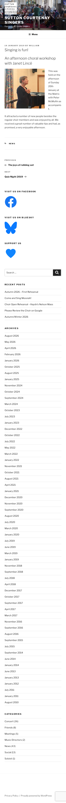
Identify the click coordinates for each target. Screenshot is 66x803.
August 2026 (12, 335)
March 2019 (11, 553)
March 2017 (11, 615)
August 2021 (11, 478)
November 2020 (13, 503)
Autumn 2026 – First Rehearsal (21, 292)
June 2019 (10, 547)
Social (8, 752)
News (12, 144)
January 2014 (12, 665)
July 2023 (10, 416)
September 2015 (14, 640)
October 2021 (12, 472)
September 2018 (14, 571)
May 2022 (10, 447)
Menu (35, 34)
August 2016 (12, 634)
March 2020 (11, 528)
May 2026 (10, 342)
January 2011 (11, 696)
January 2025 (12, 379)
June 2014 (10, 659)
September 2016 (14, 627)
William (34, 46)
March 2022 (11, 454)
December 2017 (13, 590)
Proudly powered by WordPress (36, 795)
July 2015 (10, 646)
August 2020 (12, 516)
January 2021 (12, 491)
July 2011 (9, 690)
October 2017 (12, 596)
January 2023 (12, 422)
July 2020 (10, 522)
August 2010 (12, 702)
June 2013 (10, 671)
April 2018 (10, 584)
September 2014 (14, 652)
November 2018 (13, 565)
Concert (9, 721)
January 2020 (12, 534)
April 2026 (10, 348)
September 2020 (14, 509)
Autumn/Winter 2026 (16, 316)
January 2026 (12, 360)
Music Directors (13, 740)
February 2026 (13, 354)
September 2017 (14, 603)
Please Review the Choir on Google (23, 310)
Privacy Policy (11, 795)
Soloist (8, 758)
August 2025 (12, 373)
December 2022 (13, 429)
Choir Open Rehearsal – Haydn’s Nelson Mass (29, 304)
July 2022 (10, 441)
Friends (9, 727)
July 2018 (10, 578)
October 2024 (12, 391)
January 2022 (12, 460)
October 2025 (12, 366)
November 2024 (13, 385)
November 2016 (13, 621)
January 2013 (12, 677)
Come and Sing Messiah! (18, 298)
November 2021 (13, 466)
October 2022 (12, 435)
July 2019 (10, 540)
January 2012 (12, 683)
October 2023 (12, 410)
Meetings (10, 733)
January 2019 (12, 559)
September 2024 (14, 398)
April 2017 (10, 609)
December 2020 (13, 497)
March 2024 (11, 404)
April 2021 (10, 485)
